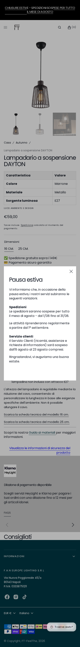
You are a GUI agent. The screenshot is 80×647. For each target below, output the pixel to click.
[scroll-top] (71, 638)
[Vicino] (71, 271)
